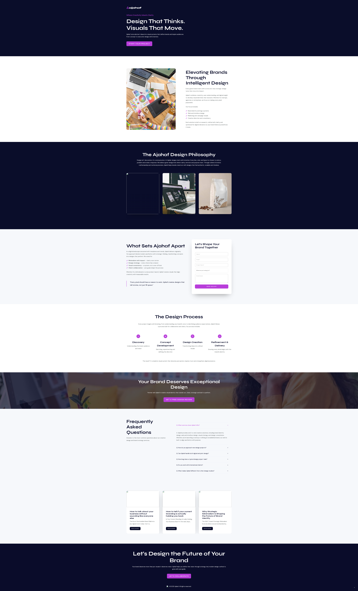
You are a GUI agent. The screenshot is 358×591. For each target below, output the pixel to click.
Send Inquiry (212, 286)
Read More (135, 528)
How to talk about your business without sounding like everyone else (214, 514)
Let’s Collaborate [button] (179, 576)
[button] (177, 218)
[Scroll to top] (354, 587)
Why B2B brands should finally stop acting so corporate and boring (178, 513)
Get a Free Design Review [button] (179, 399)
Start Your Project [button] (139, 44)
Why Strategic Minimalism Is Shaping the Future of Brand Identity (141, 514)
